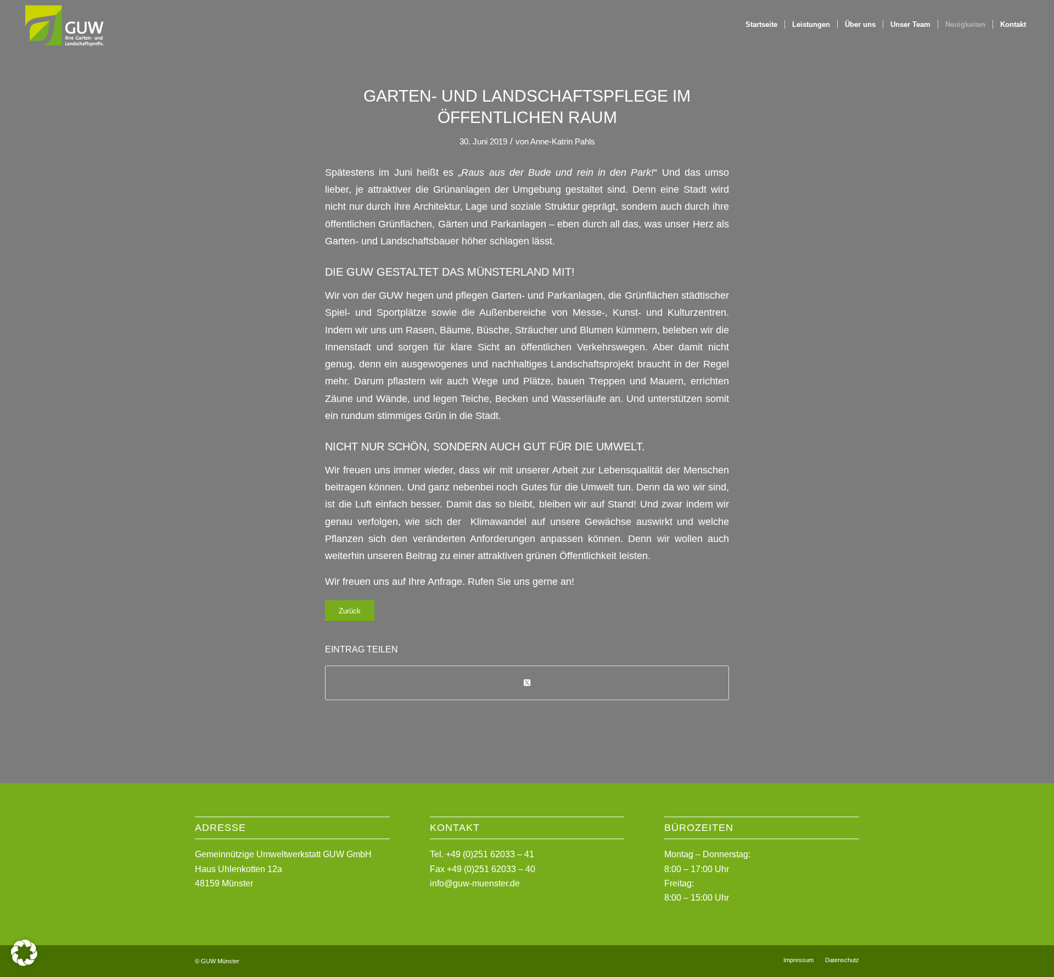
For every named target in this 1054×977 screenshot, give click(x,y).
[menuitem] (761, 24)
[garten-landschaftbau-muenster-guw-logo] (63, 24)
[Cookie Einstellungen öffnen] (24, 963)
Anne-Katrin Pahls (562, 141)
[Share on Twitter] (527, 683)
